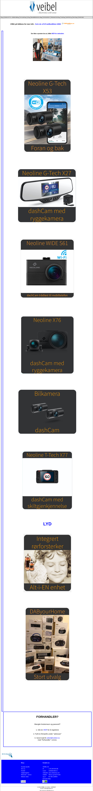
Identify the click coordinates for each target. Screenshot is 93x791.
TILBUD (63, 17)
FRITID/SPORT (46, 17)
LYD (47, 523)
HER (45, 730)
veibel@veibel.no (53, 738)
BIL (2, 17)
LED (28, 17)
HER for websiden (57, 33)
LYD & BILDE (23, 17)
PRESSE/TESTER (55, 17)
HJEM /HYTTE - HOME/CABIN (11, 17)
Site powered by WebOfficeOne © (47, 790)
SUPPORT (68, 17)
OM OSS (75, 17)
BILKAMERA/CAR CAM (36, 17)
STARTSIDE (81, 17)
